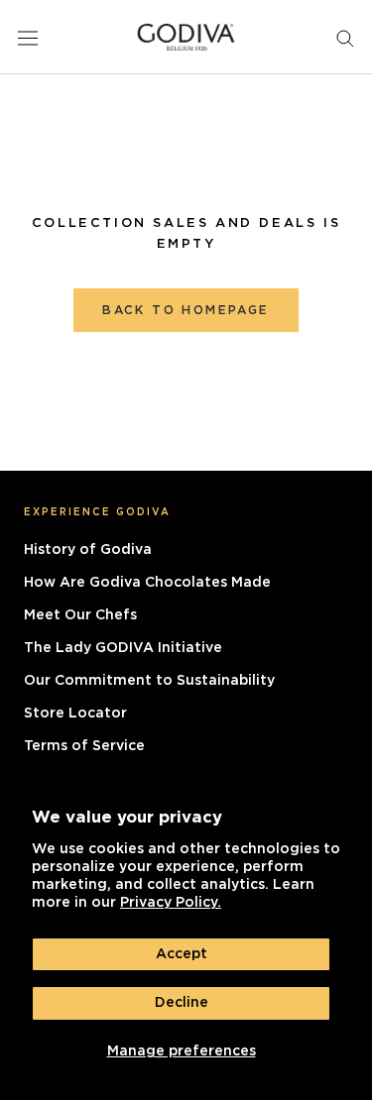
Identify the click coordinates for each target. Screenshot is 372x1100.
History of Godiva (88, 550)
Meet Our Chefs (80, 615)
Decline (181, 1003)
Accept (181, 954)
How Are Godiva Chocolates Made (147, 583)
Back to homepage (185, 310)
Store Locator (75, 713)
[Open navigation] (28, 37)
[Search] (345, 37)
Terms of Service (84, 746)
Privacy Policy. (170, 903)
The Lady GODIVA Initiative (123, 648)
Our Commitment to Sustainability (149, 681)
